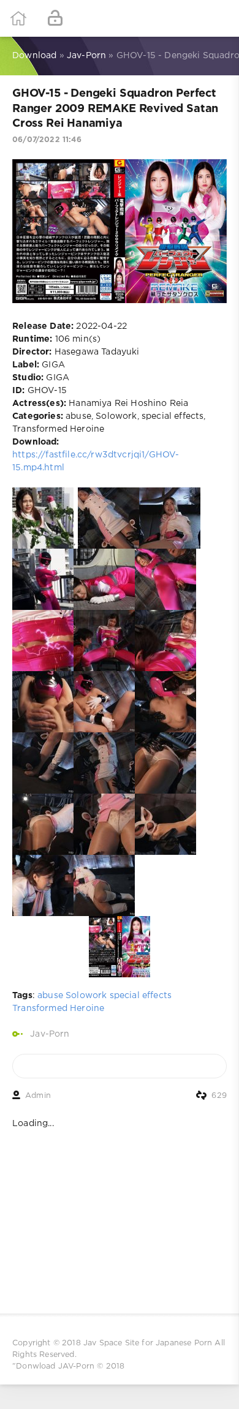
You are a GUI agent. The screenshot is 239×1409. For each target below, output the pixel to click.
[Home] (18, 18)
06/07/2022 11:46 (47, 140)
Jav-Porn (49, 1034)
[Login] (55, 18)
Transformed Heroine (58, 1008)
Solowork (86, 995)
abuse (50, 995)
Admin (38, 1095)
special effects (141, 995)
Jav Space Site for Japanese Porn (147, 1343)
